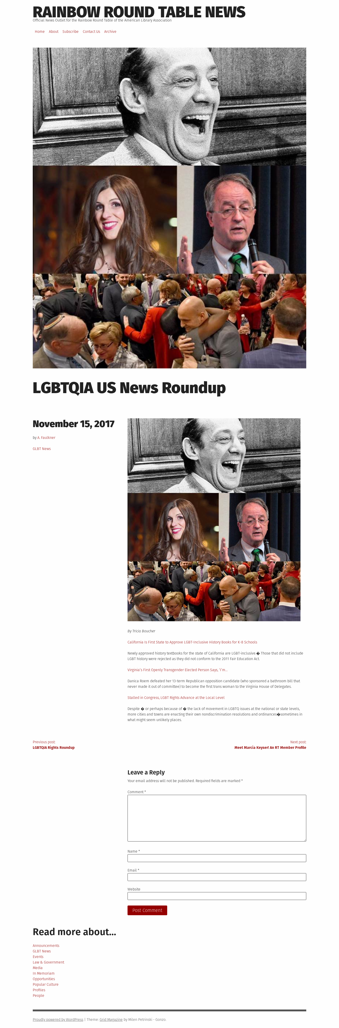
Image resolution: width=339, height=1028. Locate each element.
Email (133, 870)
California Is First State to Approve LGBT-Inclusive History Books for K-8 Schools (192, 642)
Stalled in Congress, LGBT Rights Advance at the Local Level (176, 697)
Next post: (270, 745)
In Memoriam (44, 973)
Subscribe (70, 31)
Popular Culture (46, 984)
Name (134, 851)
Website (134, 889)
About (53, 31)
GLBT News (42, 449)
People (38, 995)
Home (40, 31)
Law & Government (48, 962)
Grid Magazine (111, 1019)
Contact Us (91, 31)
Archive (110, 31)
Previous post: (54, 745)
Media (38, 968)
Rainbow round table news (139, 12)
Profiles (39, 990)
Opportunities (44, 979)
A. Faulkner (46, 437)
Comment (137, 792)
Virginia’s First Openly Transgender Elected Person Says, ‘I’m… (178, 670)
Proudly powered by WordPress (58, 1019)
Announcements (46, 945)
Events (38, 957)
